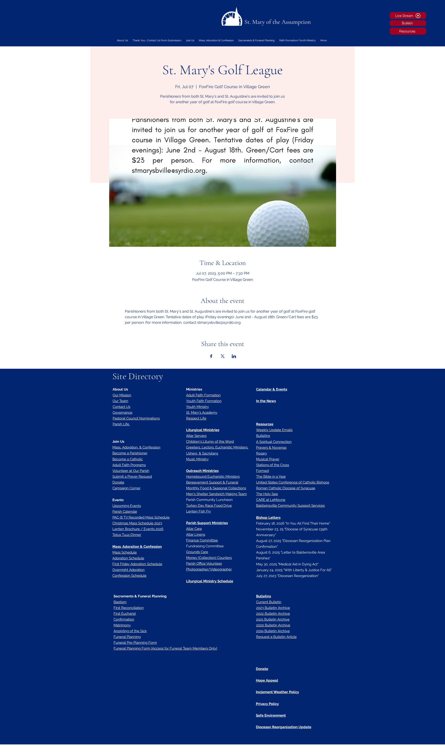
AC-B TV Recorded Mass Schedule (142, 517)
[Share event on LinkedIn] (234, 356)
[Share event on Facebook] (211, 356)
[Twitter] (322, 749)
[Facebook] (315, 749)
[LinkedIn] (329, 749)
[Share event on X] (222, 356)
